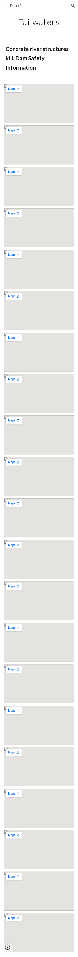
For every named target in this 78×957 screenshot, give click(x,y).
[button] (5, 5)
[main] (39, 22)
